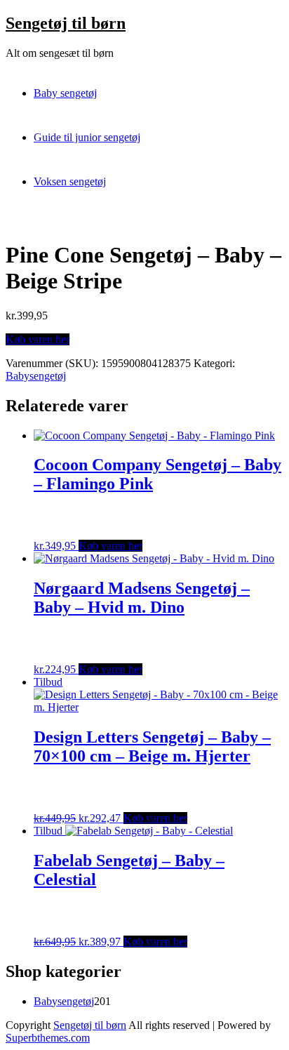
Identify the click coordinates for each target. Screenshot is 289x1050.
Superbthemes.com (48, 1038)
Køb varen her (37, 339)
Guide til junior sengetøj (87, 137)
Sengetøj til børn (66, 23)
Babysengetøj (36, 376)
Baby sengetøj (65, 93)
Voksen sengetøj (70, 181)
